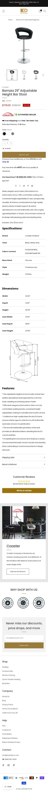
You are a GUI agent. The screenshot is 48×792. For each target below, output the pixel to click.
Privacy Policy (7, 704)
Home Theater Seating (11, 679)
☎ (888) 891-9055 (9, 759)
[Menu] (3, 11)
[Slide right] (42, 75)
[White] (8, 133)
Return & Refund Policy (11, 742)
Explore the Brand (17, 571)
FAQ (3, 726)
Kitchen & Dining (8, 675)
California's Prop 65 (10, 713)
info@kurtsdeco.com (10, 755)
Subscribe (24, 645)
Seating (5, 667)
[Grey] (12, 133)
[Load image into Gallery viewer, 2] (24, 75)
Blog (4, 700)
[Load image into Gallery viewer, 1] (12, 75)
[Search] (44, 11)
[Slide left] (5, 75)
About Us (5, 696)
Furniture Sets (7, 671)
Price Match (7, 734)
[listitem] (24, 3)
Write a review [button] (24, 490)
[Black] (4, 133)
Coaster (5, 87)
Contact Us (6, 730)
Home (10, 20)
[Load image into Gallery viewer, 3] (36, 75)
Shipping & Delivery (10, 738)
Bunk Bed (6, 683)
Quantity (5, 139)
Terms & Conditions (10, 709)
